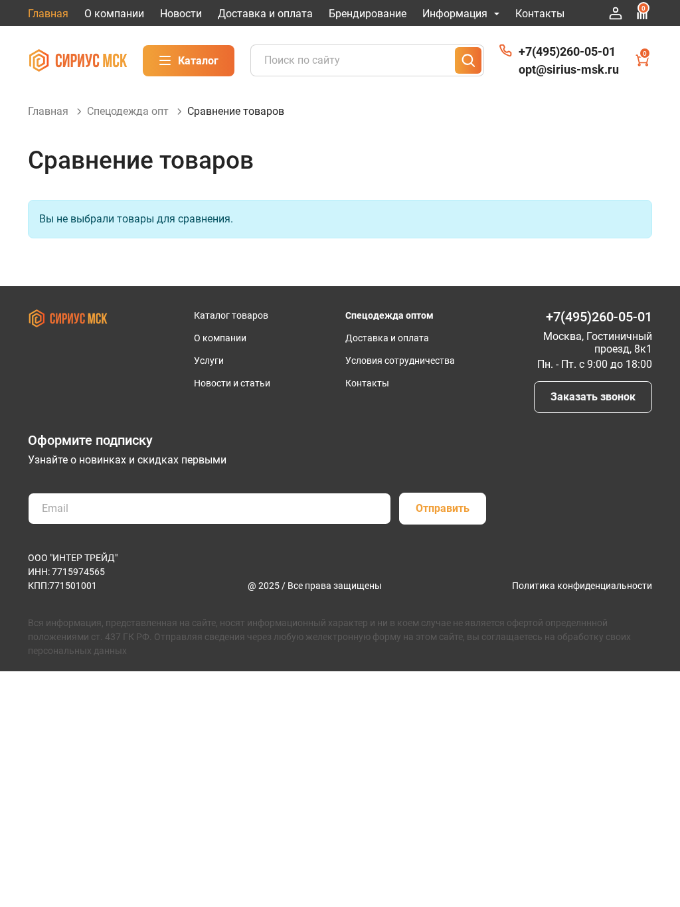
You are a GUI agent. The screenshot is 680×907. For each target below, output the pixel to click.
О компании (114, 13)
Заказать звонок (593, 396)
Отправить (442, 508)
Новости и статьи (232, 383)
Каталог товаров (231, 315)
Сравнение (643, 8)
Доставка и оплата (265, 13)
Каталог (198, 60)
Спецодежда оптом (389, 315)
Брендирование (367, 13)
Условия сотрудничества (400, 360)
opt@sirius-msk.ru (569, 69)
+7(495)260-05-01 (567, 51)
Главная (48, 13)
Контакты (539, 13)
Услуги (209, 360)
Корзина (645, 53)
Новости (181, 13)
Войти (616, 13)
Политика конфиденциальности (582, 585)
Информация (454, 13)
